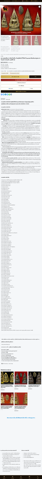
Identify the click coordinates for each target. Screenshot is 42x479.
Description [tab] (3, 99)
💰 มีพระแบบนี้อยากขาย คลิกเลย (21, 91)
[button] (39, 7)
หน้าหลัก (4, 477)
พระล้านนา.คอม (8, 355)
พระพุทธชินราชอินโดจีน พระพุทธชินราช (8, 166)
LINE (29, 477)
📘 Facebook (11, 88)
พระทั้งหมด (12, 477)
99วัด (7, 352)
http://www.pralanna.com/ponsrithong (7, 356)
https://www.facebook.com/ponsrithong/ (8, 359)
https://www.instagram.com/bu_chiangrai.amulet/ (10, 360)
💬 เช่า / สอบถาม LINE (14, 76)
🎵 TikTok (31, 88)
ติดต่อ (38, 477)
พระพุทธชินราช (9, 142)
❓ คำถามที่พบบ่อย (21, 85)
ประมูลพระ (21, 477)
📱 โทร (35, 76)
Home (2, 54)
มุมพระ (8, 349)
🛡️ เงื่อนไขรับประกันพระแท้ (21, 82)
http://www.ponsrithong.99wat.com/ (7, 353)
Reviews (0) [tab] (8, 99)
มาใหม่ (4, 54)
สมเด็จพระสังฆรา (30, 138)
